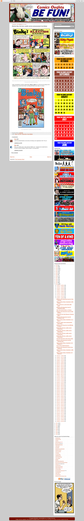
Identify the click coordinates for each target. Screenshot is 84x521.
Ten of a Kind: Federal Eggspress (63, 345)
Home (31, 156)
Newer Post (12, 156)
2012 (57, 423)
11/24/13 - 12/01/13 (60, 293)
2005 (57, 434)
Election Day (24, 134)
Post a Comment (14, 152)
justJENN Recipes (58, 455)
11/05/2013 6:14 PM (18, 143)
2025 (57, 265)
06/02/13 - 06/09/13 (60, 388)
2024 (57, 266)
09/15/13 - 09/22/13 (60, 365)
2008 (57, 429)
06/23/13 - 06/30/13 (60, 383)
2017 (57, 277)
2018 (57, 276)
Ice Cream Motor (57, 454)
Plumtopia (56, 463)
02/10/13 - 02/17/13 (60, 413)
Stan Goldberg (30, 134)
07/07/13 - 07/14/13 (60, 380)
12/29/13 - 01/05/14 (60, 285)
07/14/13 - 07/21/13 (60, 379)
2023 (57, 268)
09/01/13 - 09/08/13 (60, 368)
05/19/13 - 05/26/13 (60, 391)
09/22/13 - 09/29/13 (60, 363)
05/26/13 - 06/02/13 (60, 390)
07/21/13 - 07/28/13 (60, 377)
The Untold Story (58, 474)
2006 (57, 432)
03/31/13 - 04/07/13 (60, 402)
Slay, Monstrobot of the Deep (59, 470)
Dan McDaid (57, 447)
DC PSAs (19, 134)
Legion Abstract (57, 458)
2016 (57, 279)
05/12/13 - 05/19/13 (60, 393)
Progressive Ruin (58, 465)
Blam (15, 145)
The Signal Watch (58, 469)
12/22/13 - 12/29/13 (60, 286)
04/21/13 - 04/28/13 (60, 397)
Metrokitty (56, 459)
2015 (57, 280)
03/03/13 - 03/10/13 (60, 408)
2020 (57, 273)
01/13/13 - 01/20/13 (60, 419)
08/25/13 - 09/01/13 (60, 369)
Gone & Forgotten (58, 451)
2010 (57, 426)
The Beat (56, 440)
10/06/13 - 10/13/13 (60, 360)
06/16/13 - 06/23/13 (60, 385)
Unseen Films (57, 473)
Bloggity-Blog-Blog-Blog (59, 444)
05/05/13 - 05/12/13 (60, 394)
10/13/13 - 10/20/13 (60, 358)
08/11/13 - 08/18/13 (60, 372)
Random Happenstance (59, 466)
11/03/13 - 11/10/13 (60, 297)
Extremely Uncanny (58, 450)
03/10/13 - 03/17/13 (60, 407)
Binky (16, 134)
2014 (57, 282)
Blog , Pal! (57, 443)
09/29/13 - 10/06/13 (60, 362)
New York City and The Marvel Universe (61, 462)
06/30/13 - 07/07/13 (60, 382)
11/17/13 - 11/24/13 (60, 294)
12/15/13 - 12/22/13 (60, 288)
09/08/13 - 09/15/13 (60, 366)
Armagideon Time (58, 439)
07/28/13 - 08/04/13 (60, 376)
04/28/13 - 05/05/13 (60, 396)
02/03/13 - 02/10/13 (60, 415)
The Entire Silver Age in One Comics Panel (65, 338)
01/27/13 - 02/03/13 (60, 416)
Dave (15, 139)
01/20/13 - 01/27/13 (60, 418)
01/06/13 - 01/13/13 (60, 421)
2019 (57, 274)
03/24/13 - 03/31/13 (60, 404)
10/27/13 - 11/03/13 (60, 355)
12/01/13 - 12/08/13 (60, 291)
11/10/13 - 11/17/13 (60, 296)
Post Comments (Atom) (19, 159)
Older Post (49, 156)
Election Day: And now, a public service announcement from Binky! (29, 26)
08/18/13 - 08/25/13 (60, 371)
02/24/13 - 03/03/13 (60, 410)
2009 (57, 427)
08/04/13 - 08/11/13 (60, 374)
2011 (57, 424)
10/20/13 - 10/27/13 (60, 357)
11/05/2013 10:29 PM (18, 150)
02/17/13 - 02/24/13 (60, 411)
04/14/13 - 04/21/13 (60, 399)
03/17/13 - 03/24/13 (60, 405)
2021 (57, 271)
